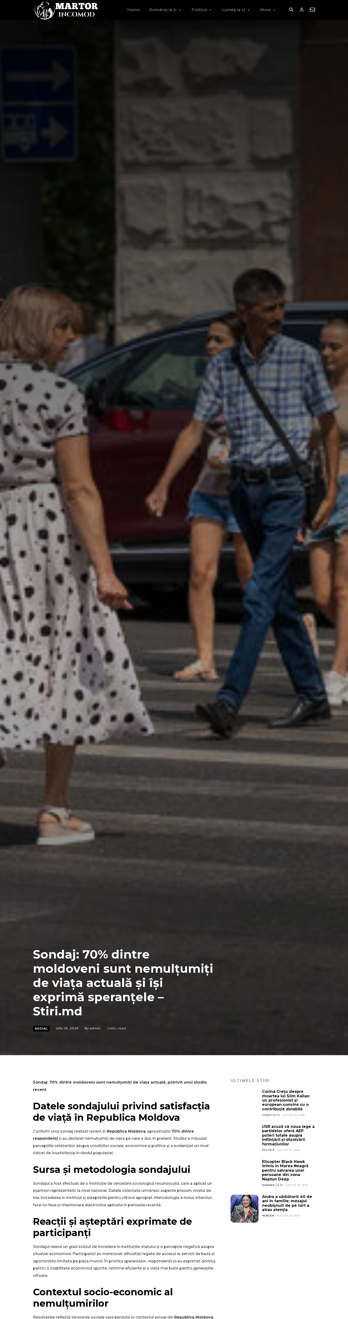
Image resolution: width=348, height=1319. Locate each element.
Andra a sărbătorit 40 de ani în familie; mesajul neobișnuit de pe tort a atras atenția (287, 1203)
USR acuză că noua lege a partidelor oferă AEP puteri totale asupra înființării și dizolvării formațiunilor (288, 1135)
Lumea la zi (271, 1114)
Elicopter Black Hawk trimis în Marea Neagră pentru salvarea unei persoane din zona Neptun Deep (285, 1170)
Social (41, 1028)
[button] (291, 10)
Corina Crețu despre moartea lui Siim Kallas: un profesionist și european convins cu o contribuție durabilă (286, 1100)
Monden (268, 1215)
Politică (268, 1150)
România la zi (272, 1185)
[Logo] (66, 10)
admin (94, 1028)
